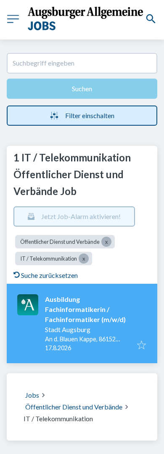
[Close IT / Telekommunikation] (84, 258)
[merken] (141, 345)
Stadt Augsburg (67, 329)
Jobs (32, 395)
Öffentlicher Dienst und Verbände (73, 407)
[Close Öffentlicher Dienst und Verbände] (106, 242)
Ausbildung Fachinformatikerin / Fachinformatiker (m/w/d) (85, 309)
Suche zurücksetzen (49, 275)
